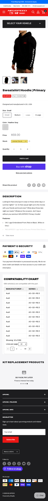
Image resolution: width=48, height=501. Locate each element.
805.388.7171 (26, 6)
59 (25, 349)
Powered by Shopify (9, 496)
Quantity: (6, 149)
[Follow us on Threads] (14, 463)
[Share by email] (43, 185)
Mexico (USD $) (9, 451)
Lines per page (12, 344)
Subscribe (10, 440)
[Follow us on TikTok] (28, 463)
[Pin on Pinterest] (34, 185)
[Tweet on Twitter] (39, 185)
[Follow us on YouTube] (24, 463)
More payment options (24, 173)
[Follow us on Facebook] (4, 463)
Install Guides (7, 6)
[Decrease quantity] (14, 149)
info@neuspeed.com (39, 6)
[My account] (38, 12)
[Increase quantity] (27, 149)
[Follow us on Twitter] (9, 463)
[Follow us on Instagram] (19, 463)
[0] (43, 12)
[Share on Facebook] (29, 185)
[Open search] (33, 12)
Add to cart (24, 158)
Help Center (16, 6)
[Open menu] (4, 12)
